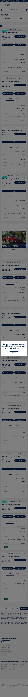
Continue (14, 352)
